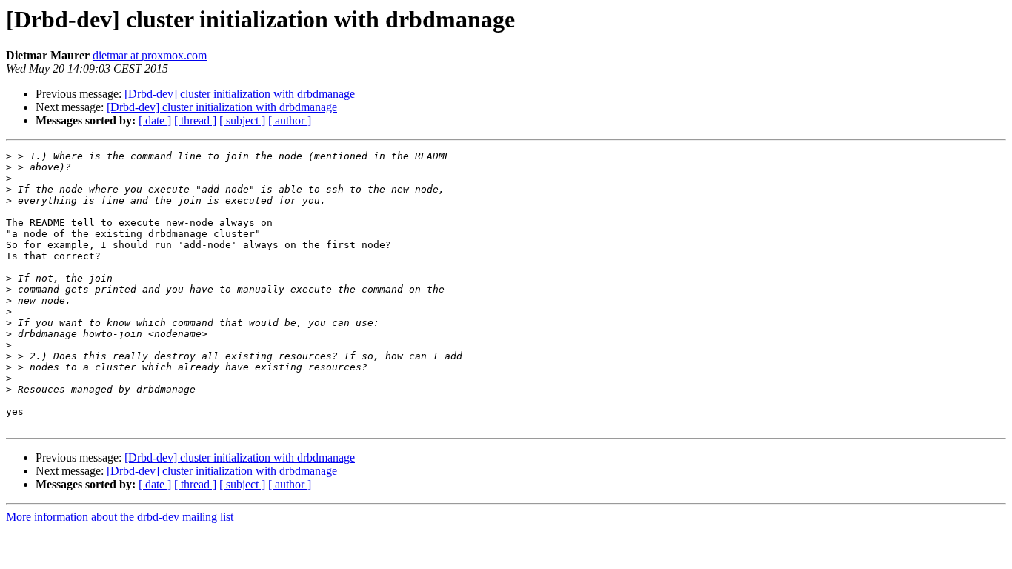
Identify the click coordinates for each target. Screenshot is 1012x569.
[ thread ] (195, 120)
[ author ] (289, 120)
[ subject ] (242, 120)
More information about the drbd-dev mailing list (119, 516)
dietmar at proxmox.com (150, 55)
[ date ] (155, 120)
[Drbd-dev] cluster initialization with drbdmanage (239, 93)
